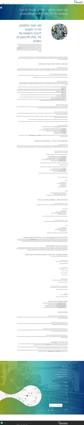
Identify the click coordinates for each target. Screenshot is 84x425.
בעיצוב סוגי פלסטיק (33, 239)
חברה (67, 386)
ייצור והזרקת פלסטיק (57, 126)
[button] (1, 8)
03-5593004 (62, 374)
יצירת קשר (13, 3)
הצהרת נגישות (18, 424)
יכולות (31, 3)
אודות (22, 3)
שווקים (27, 3)
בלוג (18, 3)
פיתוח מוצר (48, 343)
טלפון (67, 389)
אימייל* (66, 393)
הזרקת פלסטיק (19, 47)
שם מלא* (66, 382)
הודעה (66, 402)
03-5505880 (39, 135)
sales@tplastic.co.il (32, 135)
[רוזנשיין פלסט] (78, 2)
